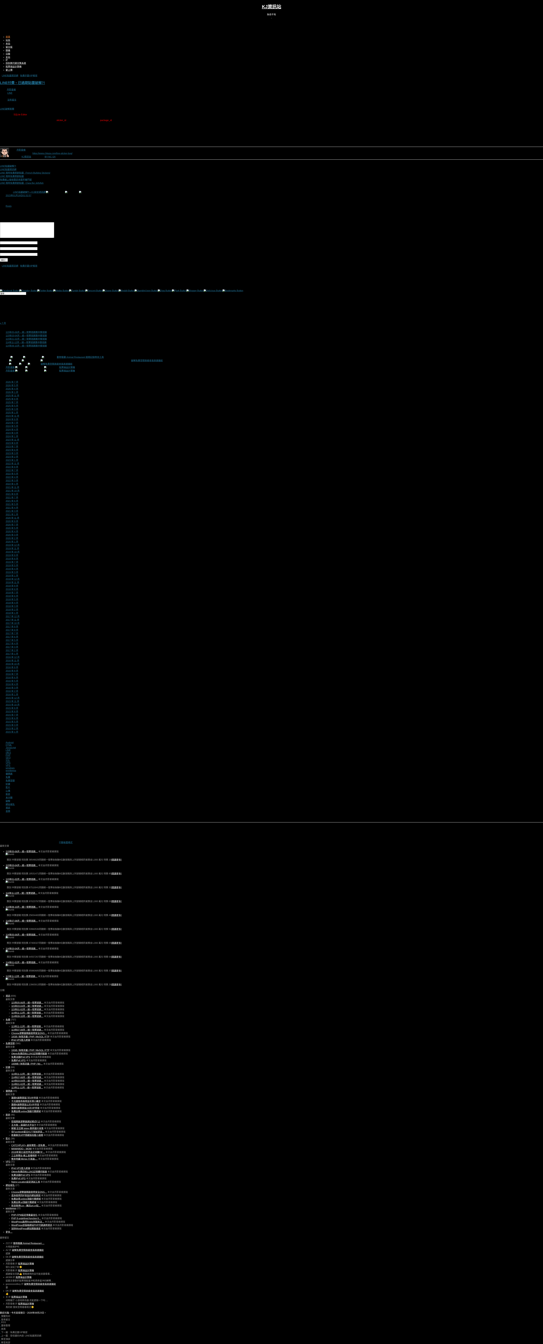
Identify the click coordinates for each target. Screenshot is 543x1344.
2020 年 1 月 (12, 542)
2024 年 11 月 (12, 416)
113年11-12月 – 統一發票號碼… (21, 976)
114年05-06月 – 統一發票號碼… (22, 935)
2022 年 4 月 (12, 477)
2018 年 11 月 (12, 582)
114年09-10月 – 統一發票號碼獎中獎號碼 (26, 346)
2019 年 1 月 (12, 575)
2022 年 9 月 (12, 467)
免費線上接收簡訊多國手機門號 (16, 179)
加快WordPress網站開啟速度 (26, 1228)
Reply (9, 206)
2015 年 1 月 (12, 732)
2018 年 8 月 (12, 589)
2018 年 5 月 (12, 599)
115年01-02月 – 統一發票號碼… (22, 879)
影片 (8, 787)
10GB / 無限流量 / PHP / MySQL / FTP (30, 1036)
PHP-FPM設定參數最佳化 (24, 1215)
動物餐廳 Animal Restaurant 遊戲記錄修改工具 (80, 357)
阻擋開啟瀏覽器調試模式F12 (25, 1121)
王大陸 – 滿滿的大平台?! (23, 1125)
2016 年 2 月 (12, 691)
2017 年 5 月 (12, 640)
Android (10, 742)
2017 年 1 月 (12, 654)
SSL (8, 760)
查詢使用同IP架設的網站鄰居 (26, 1195)
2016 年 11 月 (12, 660)
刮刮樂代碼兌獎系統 (16, 63)
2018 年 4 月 (12, 603)
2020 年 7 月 (12, 525)
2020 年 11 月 (12, 518)
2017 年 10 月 (13, 623)
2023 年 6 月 (12, 450)
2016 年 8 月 (12, 671)
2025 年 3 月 (12, 409)
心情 (8, 791)
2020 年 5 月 (12, 528)
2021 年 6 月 (12, 501)
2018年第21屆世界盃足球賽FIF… (28, 1152)
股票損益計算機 (13, 66)
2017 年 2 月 (12, 650)
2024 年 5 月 (12, 426)
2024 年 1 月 (12, 436)
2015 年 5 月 (12, 722)
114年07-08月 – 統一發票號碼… (22, 921)
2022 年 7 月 (12, 470)
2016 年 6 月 (12, 677)
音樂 (8, 811)
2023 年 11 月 (12, 440)
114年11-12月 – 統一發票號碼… (21, 893)
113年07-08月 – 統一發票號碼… (27, 1030)
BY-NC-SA (50, 157)
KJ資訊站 (271, 6)
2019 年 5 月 (12, 565)
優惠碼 (9, 774)
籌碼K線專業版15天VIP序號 (25, 1108)
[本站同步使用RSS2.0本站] (271, 17)
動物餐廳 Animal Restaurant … (28, 1243)
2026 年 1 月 (12, 392)
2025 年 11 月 (12, 395)
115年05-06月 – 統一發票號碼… (22, 851)
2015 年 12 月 (13, 698)
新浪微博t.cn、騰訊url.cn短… (26, 1205)
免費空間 (10, 780)
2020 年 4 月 (12, 531)
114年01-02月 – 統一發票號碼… (22, 962)
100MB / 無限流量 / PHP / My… (27, 1064)
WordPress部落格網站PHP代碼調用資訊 (31, 1225)
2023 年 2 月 (12, 457)
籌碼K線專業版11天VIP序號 (25, 1104)
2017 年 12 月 (13, 616)
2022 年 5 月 (12, 474)
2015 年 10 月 (13, 705)
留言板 (9, 47)
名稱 (39, 242)
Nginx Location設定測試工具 (25, 1182)
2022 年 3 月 (12, 480)
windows (10, 768)
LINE (9, 93)
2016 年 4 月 (12, 684)
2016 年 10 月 (13, 664)
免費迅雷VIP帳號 (28, 75)
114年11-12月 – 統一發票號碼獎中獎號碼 (26, 342)
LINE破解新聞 (7, 109)
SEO (8, 758)
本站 (8, 43)
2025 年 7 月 (12, 402)
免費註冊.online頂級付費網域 (26, 1111)
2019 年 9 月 (12, 555)
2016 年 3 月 (12, 688)
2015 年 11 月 (12, 701)
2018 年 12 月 (13, 579)
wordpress (11, 770)
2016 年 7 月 (12, 674)
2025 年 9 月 (12, 399)
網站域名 (10, 804)
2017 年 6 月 (12, 637)
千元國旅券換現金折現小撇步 (26, 1101)
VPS (8, 765)
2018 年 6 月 (12, 596)
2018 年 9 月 (12, 586)
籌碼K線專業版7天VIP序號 (24, 1098)
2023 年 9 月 (12, 443)
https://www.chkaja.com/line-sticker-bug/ (52, 153)
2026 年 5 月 (12, 385)
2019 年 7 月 (12, 562)
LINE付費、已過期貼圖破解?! (22, 83)
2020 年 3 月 (12, 535)
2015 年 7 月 (12, 715)
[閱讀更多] (116, 860)
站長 (8, 40)
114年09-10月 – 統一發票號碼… (22, 907)
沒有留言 (11, 100)
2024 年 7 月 (12, 423)
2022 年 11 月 (12, 463)
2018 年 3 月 (12, 606)
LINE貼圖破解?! (8, 166)
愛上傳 (9, 70)
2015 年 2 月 (12, 728)
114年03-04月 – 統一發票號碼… (22, 948)
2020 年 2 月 (12, 538)
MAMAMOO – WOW (21, 1149)
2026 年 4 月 (12, 389)
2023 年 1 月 (12, 460)
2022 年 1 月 (12, 484)
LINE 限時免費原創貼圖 (12, 176)
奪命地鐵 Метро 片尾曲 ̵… (24, 1159)
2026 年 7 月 (12, 382)
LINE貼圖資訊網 (10, 75)
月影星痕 (11, 89)
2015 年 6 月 (12, 718)
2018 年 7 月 (12, 592)
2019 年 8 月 (12, 558)
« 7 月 (3, 323)
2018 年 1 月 (12, 613)
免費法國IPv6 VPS (20, 1057)
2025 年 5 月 (12, 406)
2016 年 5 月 (12, 681)
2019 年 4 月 (12, 569)
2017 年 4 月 (12, 643)
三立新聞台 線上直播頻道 (24, 1155)
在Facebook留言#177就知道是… (28, 1132)
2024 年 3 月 (12, 433)
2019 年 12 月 (13, 545)
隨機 (8, 50)
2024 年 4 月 (12, 429)
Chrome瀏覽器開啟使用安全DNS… (29, 1033)
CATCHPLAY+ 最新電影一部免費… (29, 1145)
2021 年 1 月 (12, 514)
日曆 (8, 54)
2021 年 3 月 (12, 511)
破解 (8, 801)
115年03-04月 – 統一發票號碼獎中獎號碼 (26, 335)
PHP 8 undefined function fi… (26, 1218)
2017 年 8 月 (12, 630)
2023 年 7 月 (12, 446)
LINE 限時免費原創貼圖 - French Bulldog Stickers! (25, 173)
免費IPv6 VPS (18, 1060)
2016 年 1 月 (12, 694)
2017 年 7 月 (12, 633)
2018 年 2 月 (12, 609)
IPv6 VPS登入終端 (20, 1040)
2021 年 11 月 (12, 487)
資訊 (8, 808)
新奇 (8, 794)
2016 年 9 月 (12, 667)
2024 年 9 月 (12, 419)
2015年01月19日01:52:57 (18, 195)
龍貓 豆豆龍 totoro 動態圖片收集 (27, 1128)
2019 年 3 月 (12, 572)
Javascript (11, 747)
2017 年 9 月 (12, 626)
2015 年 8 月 (12, 711)
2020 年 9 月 (12, 521)
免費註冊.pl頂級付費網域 (23, 1202)
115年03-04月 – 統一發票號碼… (22, 865)
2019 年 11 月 (12, 548)
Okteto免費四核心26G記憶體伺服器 (29, 1053)
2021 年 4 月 (12, 508)
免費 (8, 777)
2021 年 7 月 (12, 497)
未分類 (9, 797)
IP (7, 60)
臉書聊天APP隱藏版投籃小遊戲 (27, 1135)
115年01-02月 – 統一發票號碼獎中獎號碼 (26, 339)
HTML (9, 745)
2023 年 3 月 (12, 453)
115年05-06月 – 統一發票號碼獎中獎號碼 (26, 332)
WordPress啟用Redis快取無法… (27, 1222)
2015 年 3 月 (12, 725)
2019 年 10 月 (13, 552)
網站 (39, 254)
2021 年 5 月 (12, 504)
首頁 (8, 37)
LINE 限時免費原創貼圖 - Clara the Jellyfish (22, 183)
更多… (9, 1232)
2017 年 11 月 (12, 620)
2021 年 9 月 (12, 494)
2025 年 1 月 (12, 412)
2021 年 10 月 (13, 491)
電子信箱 (42, 248)
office (8, 753)
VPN (8, 763)
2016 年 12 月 (13, 657)
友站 (8, 57)
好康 (8, 784)
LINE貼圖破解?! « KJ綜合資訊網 (29, 192)
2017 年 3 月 (12, 647)
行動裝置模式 (66, 842)
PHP (8, 755)
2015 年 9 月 (12, 708)
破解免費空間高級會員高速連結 (147, 360)
